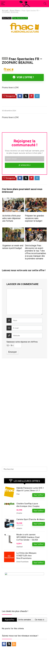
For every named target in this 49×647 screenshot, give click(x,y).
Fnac (18, 494)
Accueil (5, 11)
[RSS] (14, 644)
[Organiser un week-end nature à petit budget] (13, 229)
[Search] (45, 3)
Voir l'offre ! (25, 77)
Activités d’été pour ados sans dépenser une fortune (11, 218)
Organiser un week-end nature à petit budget (12, 246)
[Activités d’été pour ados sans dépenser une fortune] (13, 199)
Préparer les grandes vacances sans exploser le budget (34, 218)
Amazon (19, 528)
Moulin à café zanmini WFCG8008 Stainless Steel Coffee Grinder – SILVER (27, 537)
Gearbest (19, 547)
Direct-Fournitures (22, 562)
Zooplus (19, 513)
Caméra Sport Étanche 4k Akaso (30, 519)
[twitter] (9, 644)
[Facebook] (4, 644)
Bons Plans (15, 11)
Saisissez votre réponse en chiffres (22, 342)
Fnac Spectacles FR (20, 18)
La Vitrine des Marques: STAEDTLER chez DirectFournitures (26, 555)
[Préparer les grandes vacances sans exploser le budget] (36, 199)
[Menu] (3, 3)
